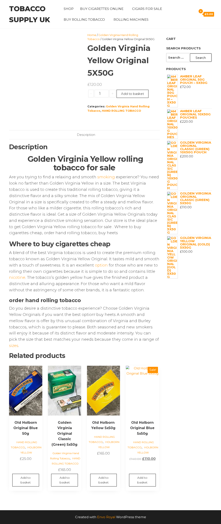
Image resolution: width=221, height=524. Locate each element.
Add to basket (132, 94)
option (101, 265)
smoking (106, 177)
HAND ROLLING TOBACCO (121, 110)
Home (91, 35)
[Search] (192, 14)
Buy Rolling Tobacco (84, 19)
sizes (13, 345)
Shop (69, 9)
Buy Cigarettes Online (101, 9)
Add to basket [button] (26, 480)
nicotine (17, 277)
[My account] (186, 14)
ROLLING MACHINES (131, 19)
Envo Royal (106, 517)
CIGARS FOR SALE (147, 9)
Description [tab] (86, 135)
